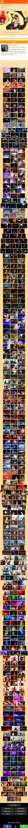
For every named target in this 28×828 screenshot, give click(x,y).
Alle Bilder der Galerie (9, 63)
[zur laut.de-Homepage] (2, 2)
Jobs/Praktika (20, 811)
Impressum (7, 808)
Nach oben (14, 805)
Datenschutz (20, 808)
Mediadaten (7, 811)
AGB (7, 813)
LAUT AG (17, 822)
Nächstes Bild (14, 20)
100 (16, 54)
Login (26, 2)
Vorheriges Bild (4, 20)
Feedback (20, 813)
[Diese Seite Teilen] (7, 826)
